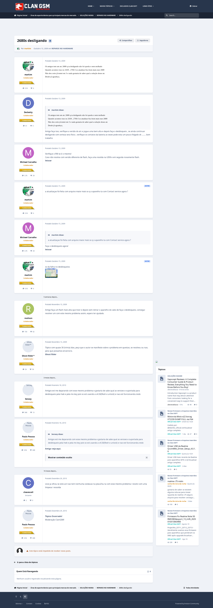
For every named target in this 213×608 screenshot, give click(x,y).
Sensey (28, 399)
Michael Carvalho (28, 162)
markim (28, 74)
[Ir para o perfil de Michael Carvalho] (28, 153)
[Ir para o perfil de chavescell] (28, 483)
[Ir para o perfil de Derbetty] (28, 103)
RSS (47, 604)
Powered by (187, 604)
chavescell (28, 492)
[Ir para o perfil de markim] (18, 48)
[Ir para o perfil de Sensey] (28, 390)
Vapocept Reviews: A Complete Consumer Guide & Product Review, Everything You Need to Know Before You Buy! (182, 383)
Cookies (38, 604)
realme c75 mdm (175, 481)
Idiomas (19, 604)
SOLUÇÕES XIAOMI (175, 376)
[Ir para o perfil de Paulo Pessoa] (28, 427)
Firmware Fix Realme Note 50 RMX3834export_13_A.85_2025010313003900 (182, 519)
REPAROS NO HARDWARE (62, 48)
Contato (29, 604)
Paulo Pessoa (28, 436)
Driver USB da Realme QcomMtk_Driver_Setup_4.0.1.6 (181, 449)
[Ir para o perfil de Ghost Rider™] (28, 346)
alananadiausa (173, 389)
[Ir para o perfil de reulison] (28, 309)
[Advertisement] (59, 26)
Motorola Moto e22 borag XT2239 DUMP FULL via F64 (180, 418)
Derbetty (28, 112)
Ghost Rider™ (28, 356)
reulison (28, 318)
